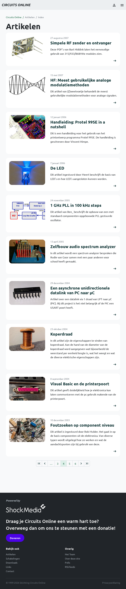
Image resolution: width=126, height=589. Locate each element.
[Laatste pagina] (87, 463)
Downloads (11, 562)
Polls (67, 562)
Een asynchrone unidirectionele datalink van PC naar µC (80, 290)
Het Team (70, 554)
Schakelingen (13, 558)
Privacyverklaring (111, 582)
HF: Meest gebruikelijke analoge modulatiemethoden (80, 82)
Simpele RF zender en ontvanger (80, 42)
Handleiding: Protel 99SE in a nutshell (77, 124)
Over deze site (72, 558)
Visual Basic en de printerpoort (79, 383)
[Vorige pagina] (45, 463)
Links (8, 566)
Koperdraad (61, 334)
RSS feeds (70, 566)
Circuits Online (13, 17)
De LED (57, 168)
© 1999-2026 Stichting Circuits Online (25, 582)
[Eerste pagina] (39, 463)
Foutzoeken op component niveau (82, 425)
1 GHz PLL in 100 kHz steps (75, 205)
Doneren (15, 538)
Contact (10, 571)
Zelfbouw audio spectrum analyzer (83, 246)
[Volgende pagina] (81, 463)
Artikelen (30, 17)
